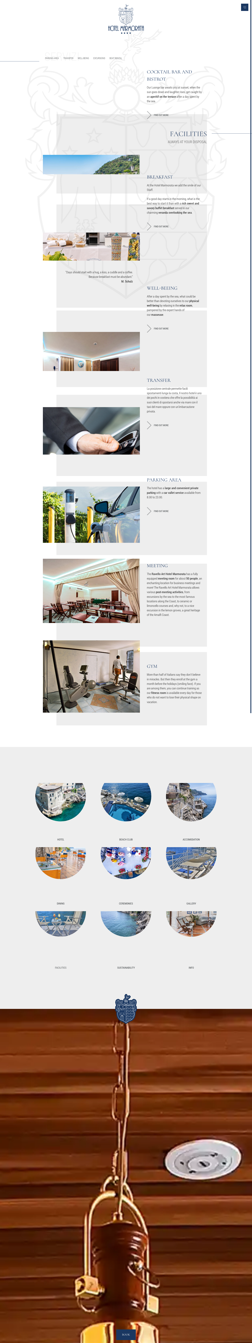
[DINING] (60, 874)
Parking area (52, 58)
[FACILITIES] (60, 938)
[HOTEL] (60, 810)
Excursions (99, 58)
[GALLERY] (191, 874)
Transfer (68, 58)
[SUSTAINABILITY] (126, 938)
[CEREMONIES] (126, 874)
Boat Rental (116, 58)
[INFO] (191, 938)
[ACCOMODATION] (191, 810)
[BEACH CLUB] (126, 810)
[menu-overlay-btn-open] (244, 7)
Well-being (83, 58)
